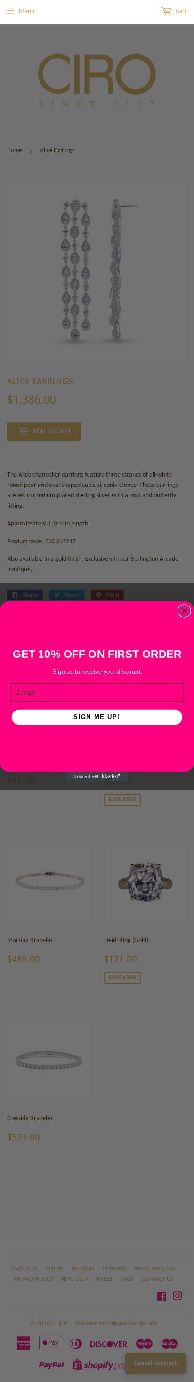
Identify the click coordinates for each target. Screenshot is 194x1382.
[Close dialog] (184, 611)
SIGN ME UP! (97, 716)
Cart (180, 11)
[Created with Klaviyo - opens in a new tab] (97, 776)
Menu (26, 11)
